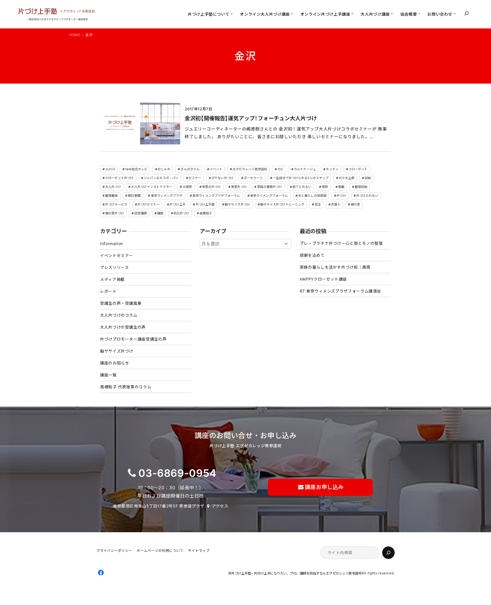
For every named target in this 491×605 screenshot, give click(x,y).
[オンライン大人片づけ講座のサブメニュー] (292, 13)
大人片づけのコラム (119, 315)
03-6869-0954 (177, 473)
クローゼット (358, 169)
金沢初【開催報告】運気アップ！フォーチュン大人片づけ (251, 118)
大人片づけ (113, 187)
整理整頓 (111, 196)
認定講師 (140, 213)
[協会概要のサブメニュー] (419, 13)
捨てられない (301, 187)
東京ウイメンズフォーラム (269, 196)
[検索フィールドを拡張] (466, 13)
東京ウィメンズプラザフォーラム (216, 196)
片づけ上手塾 (205, 204)
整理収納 (361, 187)
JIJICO (110, 169)
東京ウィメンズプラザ (166, 196)
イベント (216, 169)
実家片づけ (239, 187)
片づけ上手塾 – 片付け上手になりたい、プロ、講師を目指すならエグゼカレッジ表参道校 (296, 573)
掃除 (325, 187)
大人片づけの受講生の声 (123, 327)
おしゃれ (164, 169)
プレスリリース (114, 267)
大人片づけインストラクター (151, 187)
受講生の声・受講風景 (121, 303)
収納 (368, 178)
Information (111, 243)
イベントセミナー (116, 255)
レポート (108, 291)
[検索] (388, 552)
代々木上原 (347, 178)
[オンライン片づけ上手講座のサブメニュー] (352, 13)
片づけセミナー (149, 204)
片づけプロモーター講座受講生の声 (133, 339)
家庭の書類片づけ (269, 187)
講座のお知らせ (114, 362)
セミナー (195, 178)
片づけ (341, 196)
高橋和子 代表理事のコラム (125, 386)
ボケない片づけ (222, 178)
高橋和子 (205, 213)
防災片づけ (182, 213)
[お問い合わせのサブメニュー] (454, 13)
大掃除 (187, 187)
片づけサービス (116, 204)
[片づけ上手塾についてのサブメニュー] (231, 13)
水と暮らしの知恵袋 (312, 196)
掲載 (341, 187)
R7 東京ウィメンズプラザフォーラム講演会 (340, 291)
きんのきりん (189, 169)
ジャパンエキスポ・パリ (161, 178)
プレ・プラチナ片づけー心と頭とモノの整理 (341, 243)
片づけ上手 (178, 204)
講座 (160, 213)
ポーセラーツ (253, 178)
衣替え (335, 204)
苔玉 (318, 204)
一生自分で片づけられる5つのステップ (300, 178)
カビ (280, 169)
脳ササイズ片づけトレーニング (282, 204)
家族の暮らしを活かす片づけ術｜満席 (335, 267)
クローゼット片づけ (119, 178)
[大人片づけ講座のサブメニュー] (392, 13)
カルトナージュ (305, 169)
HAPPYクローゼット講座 (323, 279)
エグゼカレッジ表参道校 (249, 169)
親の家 (355, 204)
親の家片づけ (114, 213)
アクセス (220, 506)
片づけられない (367, 196)
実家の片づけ (211, 187)
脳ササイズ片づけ (237, 204)
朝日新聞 (134, 196)
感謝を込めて (312, 255)
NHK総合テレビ (136, 169)
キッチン (332, 169)
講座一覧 (108, 374)
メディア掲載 (112, 279)
